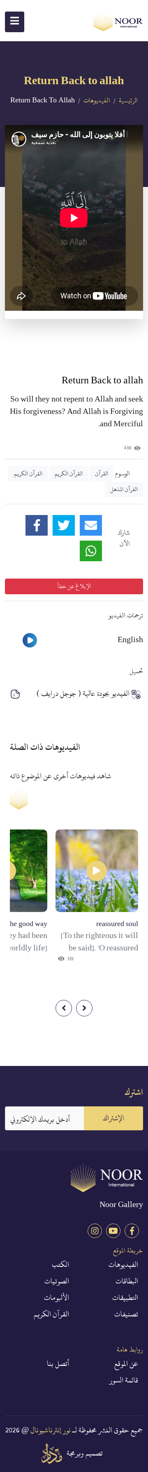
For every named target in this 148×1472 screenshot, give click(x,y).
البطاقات (127, 1281)
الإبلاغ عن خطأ (74, 586)
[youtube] (113, 1231)
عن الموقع (126, 1364)
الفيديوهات (96, 100)
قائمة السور (123, 1380)
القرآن (101, 473)
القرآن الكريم (69, 473)
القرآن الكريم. (27, 473)
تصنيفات (126, 1314)
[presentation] (64, 1008)
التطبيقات (125, 1298)
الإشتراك (113, 1118)
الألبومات (56, 1298)
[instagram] (95, 1231)
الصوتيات (56, 1281)
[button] (14, 22)
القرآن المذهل (124, 489)
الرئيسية (128, 100)
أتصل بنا (58, 1364)
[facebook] (132, 1231)
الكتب (60, 1265)
